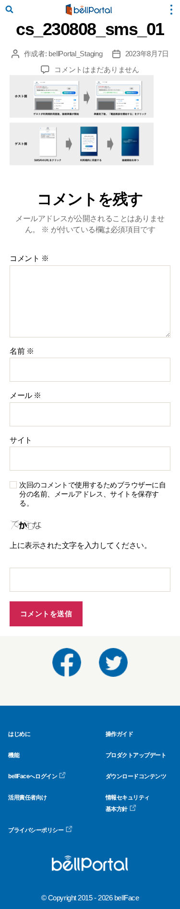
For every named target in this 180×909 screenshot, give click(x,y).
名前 (22, 351)
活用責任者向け (27, 797)
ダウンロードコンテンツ (136, 776)
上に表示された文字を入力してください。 (80, 545)
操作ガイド (119, 734)
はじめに (19, 734)
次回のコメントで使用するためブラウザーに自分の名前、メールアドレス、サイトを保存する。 (92, 494)
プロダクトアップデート (136, 755)
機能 (13, 755)
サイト (21, 440)
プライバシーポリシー (36, 830)
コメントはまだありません (96, 69)
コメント (29, 258)
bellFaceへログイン (32, 776)
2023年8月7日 (147, 54)
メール (25, 395)
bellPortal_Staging (75, 54)
